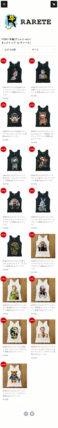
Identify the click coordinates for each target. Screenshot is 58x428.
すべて (35, 49)
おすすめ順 (10, 49)
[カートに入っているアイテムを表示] (54, 4)
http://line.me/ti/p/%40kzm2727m (32, 414)
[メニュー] (4, 4)
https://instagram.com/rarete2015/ (26, 414)
